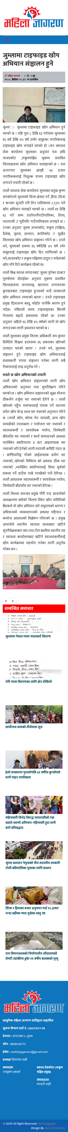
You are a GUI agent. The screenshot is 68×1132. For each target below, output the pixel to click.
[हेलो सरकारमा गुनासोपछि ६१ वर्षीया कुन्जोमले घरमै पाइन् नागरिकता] (34, 759)
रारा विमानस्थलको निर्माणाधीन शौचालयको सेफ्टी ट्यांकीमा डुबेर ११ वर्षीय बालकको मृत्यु (31, 956)
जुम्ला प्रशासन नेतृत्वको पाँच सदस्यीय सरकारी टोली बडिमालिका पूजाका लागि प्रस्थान (32, 865)
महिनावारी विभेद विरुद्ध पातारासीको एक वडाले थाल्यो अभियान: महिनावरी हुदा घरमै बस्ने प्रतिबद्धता (30, 823)
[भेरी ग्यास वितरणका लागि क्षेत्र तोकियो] (34, 668)
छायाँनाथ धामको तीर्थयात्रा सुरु (24, 727)
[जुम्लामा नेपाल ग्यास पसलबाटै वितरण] (34, 623)
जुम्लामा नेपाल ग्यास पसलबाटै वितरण (28, 636)
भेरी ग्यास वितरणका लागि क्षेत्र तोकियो (28, 682)
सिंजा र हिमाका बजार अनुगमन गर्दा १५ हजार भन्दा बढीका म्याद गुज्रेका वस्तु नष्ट (32, 911)
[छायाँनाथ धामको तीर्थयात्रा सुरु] (34, 714)
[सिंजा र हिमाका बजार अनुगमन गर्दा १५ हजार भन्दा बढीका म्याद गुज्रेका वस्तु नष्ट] (34, 895)
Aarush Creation (55, 1128)
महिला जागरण (14, 75)
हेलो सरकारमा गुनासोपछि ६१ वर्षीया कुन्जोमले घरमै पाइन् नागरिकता (32, 775)
